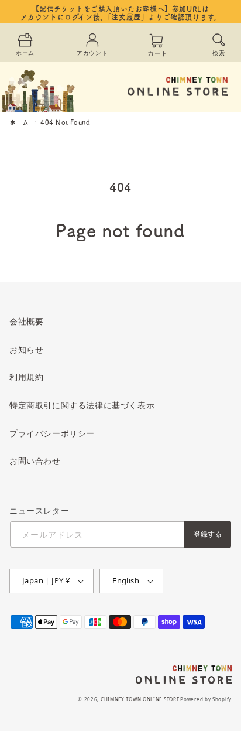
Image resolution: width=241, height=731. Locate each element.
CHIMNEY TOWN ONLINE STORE (140, 699)
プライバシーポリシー (52, 433)
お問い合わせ (35, 460)
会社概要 (26, 321)
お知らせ (26, 349)
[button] (219, 43)
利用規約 (26, 376)
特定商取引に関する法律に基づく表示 (81, 405)
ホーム (19, 122)
